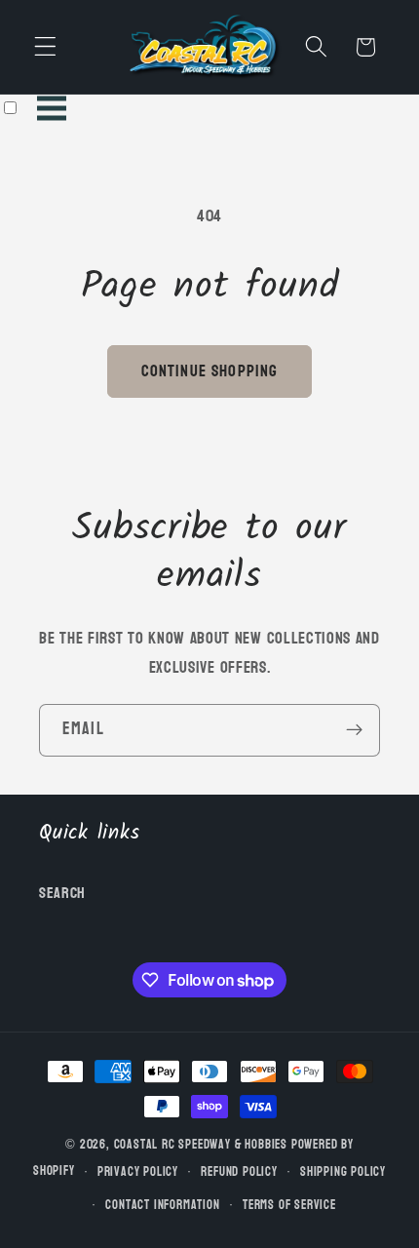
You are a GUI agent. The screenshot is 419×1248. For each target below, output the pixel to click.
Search (62, 892)
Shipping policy (343, 1172)
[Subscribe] (354, 730)
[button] (45, 47)
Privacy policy (137, 1172)
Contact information (162, 1205)
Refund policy (239, 1172)
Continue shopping (210, 371)
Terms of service (289, 1205)
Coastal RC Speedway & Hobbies (200, 1144)
